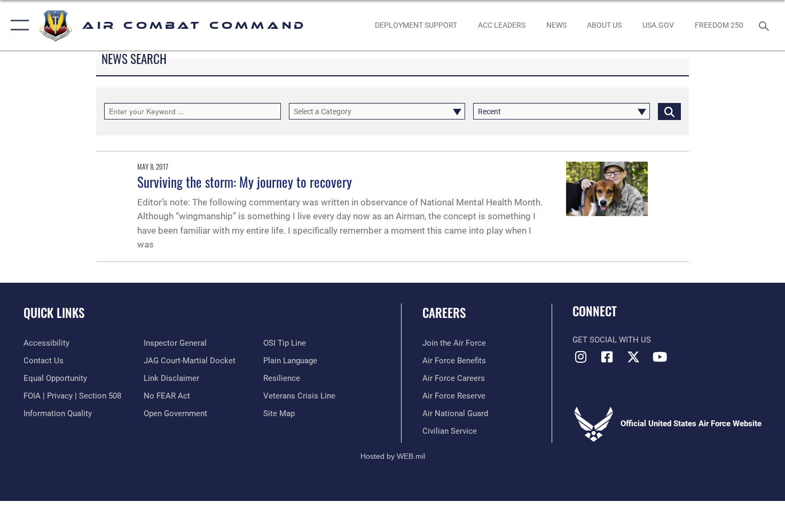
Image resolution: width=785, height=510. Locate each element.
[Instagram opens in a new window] (580, 357)
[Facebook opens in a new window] (607, 357)
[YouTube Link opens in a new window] (659, 357)
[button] (17, 25)
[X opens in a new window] (633, 357)
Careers (444, 313)
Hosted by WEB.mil (392, 456)
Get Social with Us (611, 340)
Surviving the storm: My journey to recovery (244, 182)
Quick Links (53, 313)
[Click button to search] (669, 111)
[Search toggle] (765, 25)
